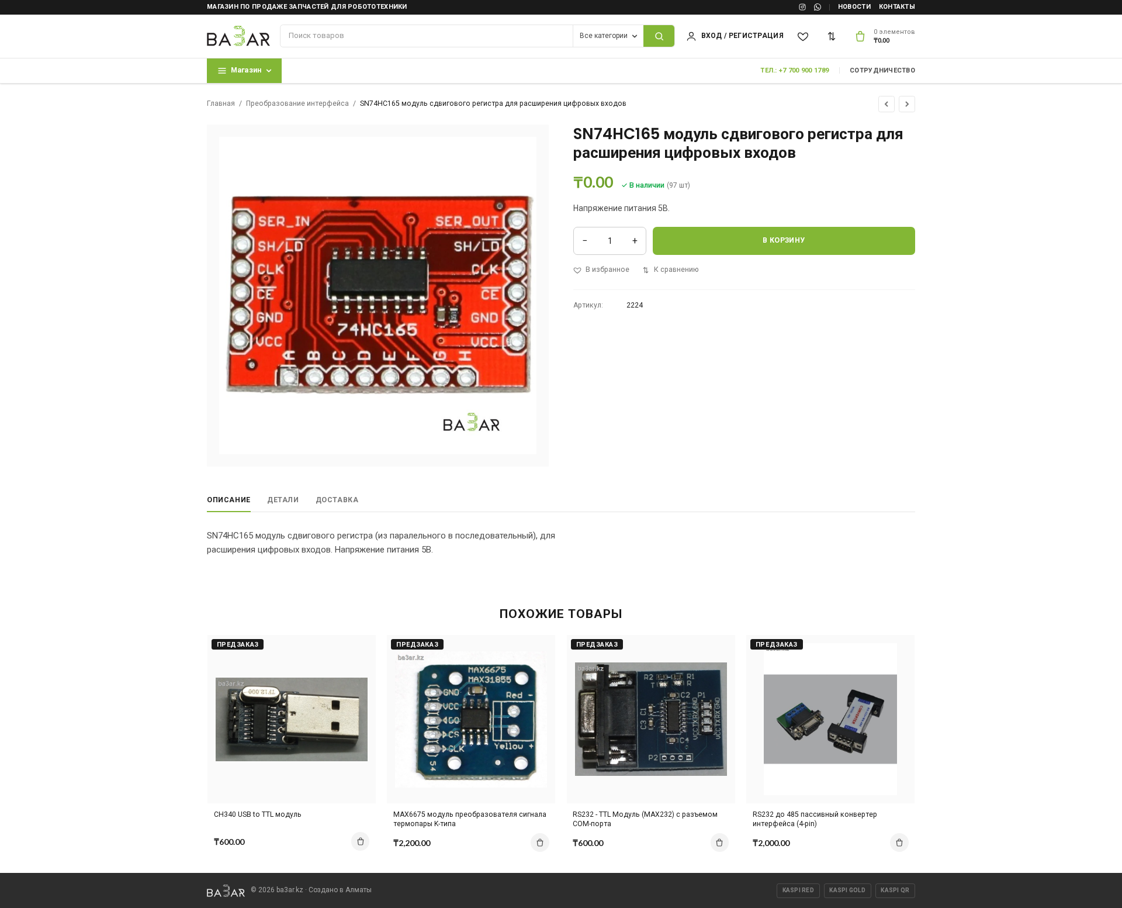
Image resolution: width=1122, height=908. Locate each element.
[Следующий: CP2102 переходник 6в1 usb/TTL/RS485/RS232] (907, 104)
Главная (221, 103)
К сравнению (676, 269)
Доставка (337, 500)
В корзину (784, 240)
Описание (229, 500)
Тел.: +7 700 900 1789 (794, 70)
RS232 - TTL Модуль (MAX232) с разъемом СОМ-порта (645, 819)
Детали (283, 500)
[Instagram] (802, 7)
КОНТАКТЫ (897, 7)
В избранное (607, 269)
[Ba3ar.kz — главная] (238, 36)
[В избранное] (357, 670)
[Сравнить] (832, 36)
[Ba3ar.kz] (226, 891)
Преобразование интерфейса (297, 103)
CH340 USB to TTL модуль (258, 814)
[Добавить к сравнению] (357, 649)
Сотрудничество (882, 70)
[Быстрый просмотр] (357, 690)
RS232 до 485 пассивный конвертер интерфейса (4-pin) (815, 819)
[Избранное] (803, 36)
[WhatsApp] (817, 7)
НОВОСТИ (854, 7)
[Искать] (658, 36)
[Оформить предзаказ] (360, 841)
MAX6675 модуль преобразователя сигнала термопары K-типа (469, 819)
